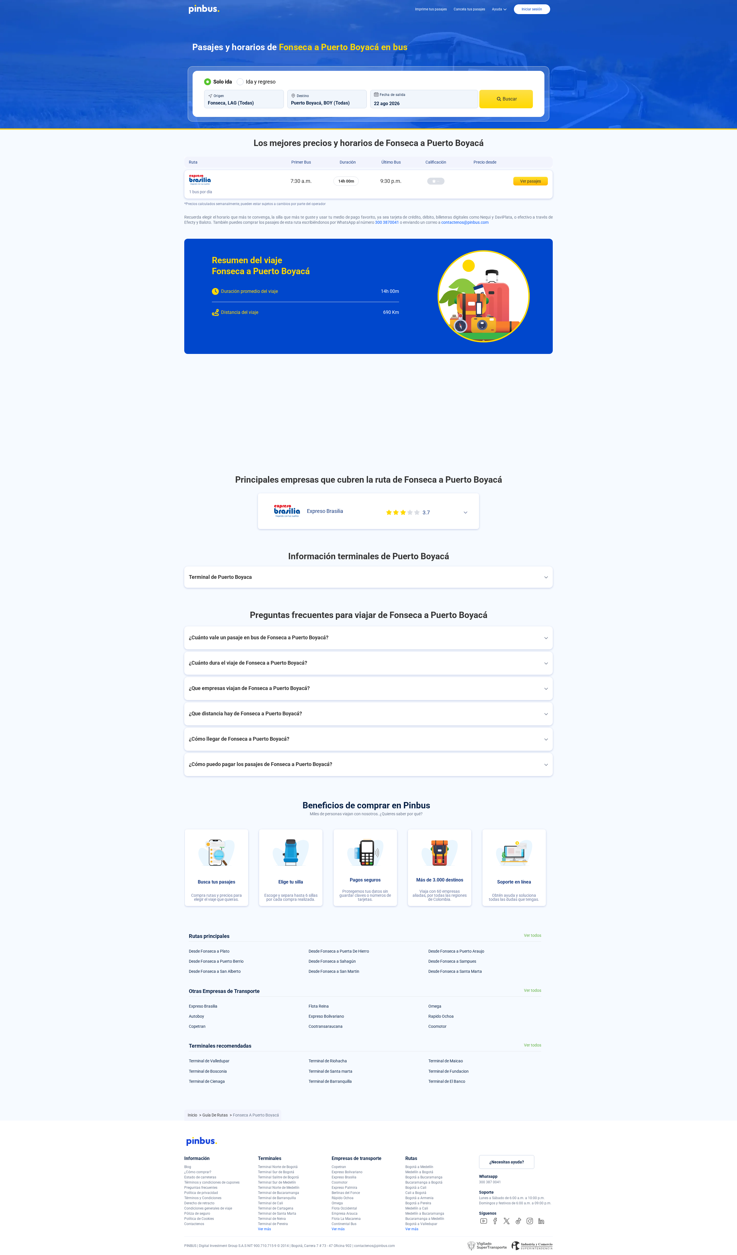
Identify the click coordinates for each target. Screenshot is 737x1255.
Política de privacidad (201, 1193)
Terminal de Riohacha (328, 1061)
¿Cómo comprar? (197, 1172)
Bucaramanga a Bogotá (423, 1182)
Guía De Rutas (215, 1115)
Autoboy (196, 1016)
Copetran (197, 1026)
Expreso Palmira (344, 1188)
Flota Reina (319, 1006)
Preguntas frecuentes (200, 1188)
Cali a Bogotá (415, 1193)
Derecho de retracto (199, 1203)
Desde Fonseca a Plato (209, 951)
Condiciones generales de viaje (208, 1208)
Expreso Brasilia (203, 1006)
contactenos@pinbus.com (465, 222)
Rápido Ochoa (343, 1198)
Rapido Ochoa (441, 1016)
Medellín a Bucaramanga (424, 1214)
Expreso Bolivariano (326, 1016)
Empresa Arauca (345, 1214)
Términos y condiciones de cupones (212, 1182)
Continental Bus (344, 1224)
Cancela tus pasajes (469, 9)
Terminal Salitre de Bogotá (278, 1177)
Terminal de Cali (270, 1203)
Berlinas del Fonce (346, 1193)
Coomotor (437, 1026)
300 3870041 (387, 222)
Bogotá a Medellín (419, 1167)
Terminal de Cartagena (275, 1208)
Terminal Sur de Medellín (277, 1182)
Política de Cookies (199, 1219)
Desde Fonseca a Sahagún (332, 961)
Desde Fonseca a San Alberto (215, 971)
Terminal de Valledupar (209, 1061)
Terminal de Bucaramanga (278, 1193)
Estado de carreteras (200, 1177)
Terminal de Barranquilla (330, 1081)
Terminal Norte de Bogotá (278, 1167)
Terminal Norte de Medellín (278, 1188)
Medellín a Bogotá (419, 1172)
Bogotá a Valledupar (421, 1224)
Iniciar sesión (532, 9)
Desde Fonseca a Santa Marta (455, 971)
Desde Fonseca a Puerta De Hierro (339, 951)
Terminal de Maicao (445, 1061)
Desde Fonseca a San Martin (334, 971)
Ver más (264, 1229)
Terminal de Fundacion (448, 1071)
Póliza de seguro (197, 1214)
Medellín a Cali (416, 1208)
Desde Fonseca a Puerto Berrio (216, 961)
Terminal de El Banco (446, 1081)
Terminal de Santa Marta (277, 1214)
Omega (434, 1006)
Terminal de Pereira (273, 1224)
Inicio (193, 1115)
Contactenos (194, 1224)
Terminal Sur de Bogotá (276, 1172)
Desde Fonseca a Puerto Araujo (456, 951)
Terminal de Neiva (272, 1219)
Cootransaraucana (326, 1026)
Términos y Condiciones (202, 1198)
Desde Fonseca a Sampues (452, 961)
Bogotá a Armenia (419, 1198)
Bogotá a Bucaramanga (423, 1177)
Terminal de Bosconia (208, 1071)
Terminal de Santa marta (330, 1071)
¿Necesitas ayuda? (506, 1162)
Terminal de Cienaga (207, 1081)
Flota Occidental (344, 1208)
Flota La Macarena (346, 1219)
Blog (187, 1167)
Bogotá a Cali (415, 1188)
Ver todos (532, 935)
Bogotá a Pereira (418, 1203)
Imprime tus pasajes (431, 9)
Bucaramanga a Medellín (424, 1219)
